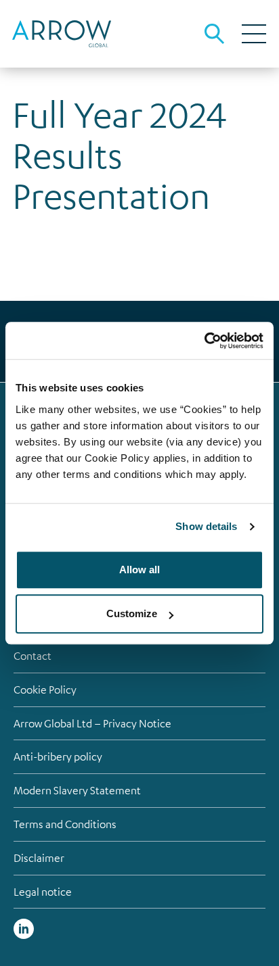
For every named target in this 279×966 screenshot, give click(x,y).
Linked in (24, 929)
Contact (32, 655)
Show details (206, 526)
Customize (131, 613)
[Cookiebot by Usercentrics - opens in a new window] (204, 340)
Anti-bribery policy (58, 756)
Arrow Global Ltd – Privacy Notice (92, 723)
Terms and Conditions (65, 824)
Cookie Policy (45, 689)
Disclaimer (39, 858)
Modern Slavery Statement (77, 790)
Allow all (139, 569)
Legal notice (43, 891)
